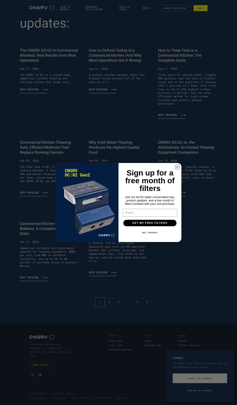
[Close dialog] (177, 167)
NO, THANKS (150, 233)
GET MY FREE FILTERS (150, 223)
